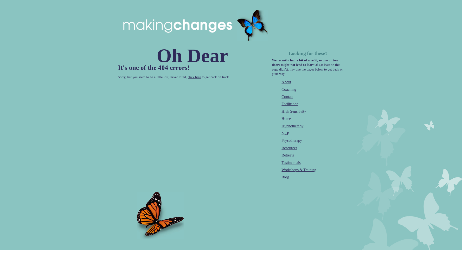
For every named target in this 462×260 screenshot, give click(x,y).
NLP (285, 133)
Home (286, 119)
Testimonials (291, 163)
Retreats (288, 155)
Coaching (289, 89)
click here (194, 77)
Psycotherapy (292, 140)
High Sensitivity (294, 111)
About (286, 82)
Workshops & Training (299, 170)
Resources (289, 148)
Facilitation (290, 104)
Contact (287, 97)
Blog (285, 177)
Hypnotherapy (292, 126)
